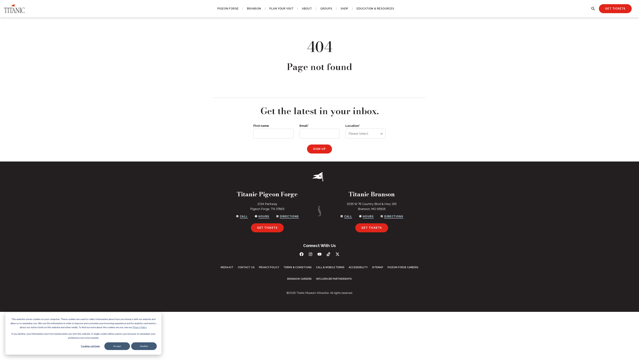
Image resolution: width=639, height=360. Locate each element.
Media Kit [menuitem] (227, 267)
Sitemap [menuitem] (377, 267)
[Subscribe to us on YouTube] (319, 254)
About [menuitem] (307, 8)
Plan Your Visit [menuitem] (281, 8)
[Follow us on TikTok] (328, 254)
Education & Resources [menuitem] (375, 8)
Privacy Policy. (139, 327)
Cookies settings (90, 346)
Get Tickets (615, 8)
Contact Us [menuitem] (246, 267)
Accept (117, 346)
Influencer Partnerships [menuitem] (334, 279)
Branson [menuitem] (254, 8)
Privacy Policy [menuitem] (269, 267)
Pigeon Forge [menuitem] (228, 8)
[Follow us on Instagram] (310, 254)
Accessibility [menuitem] (358, 267)
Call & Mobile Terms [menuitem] (330, 267)
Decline (144, 346)
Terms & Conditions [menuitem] (298, 267)
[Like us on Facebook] (301, 254)
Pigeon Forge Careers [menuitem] (403, 267)
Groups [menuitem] (326, 8)
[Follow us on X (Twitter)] (337, 254)
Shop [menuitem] (344, 8)
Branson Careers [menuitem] (299, 279)
